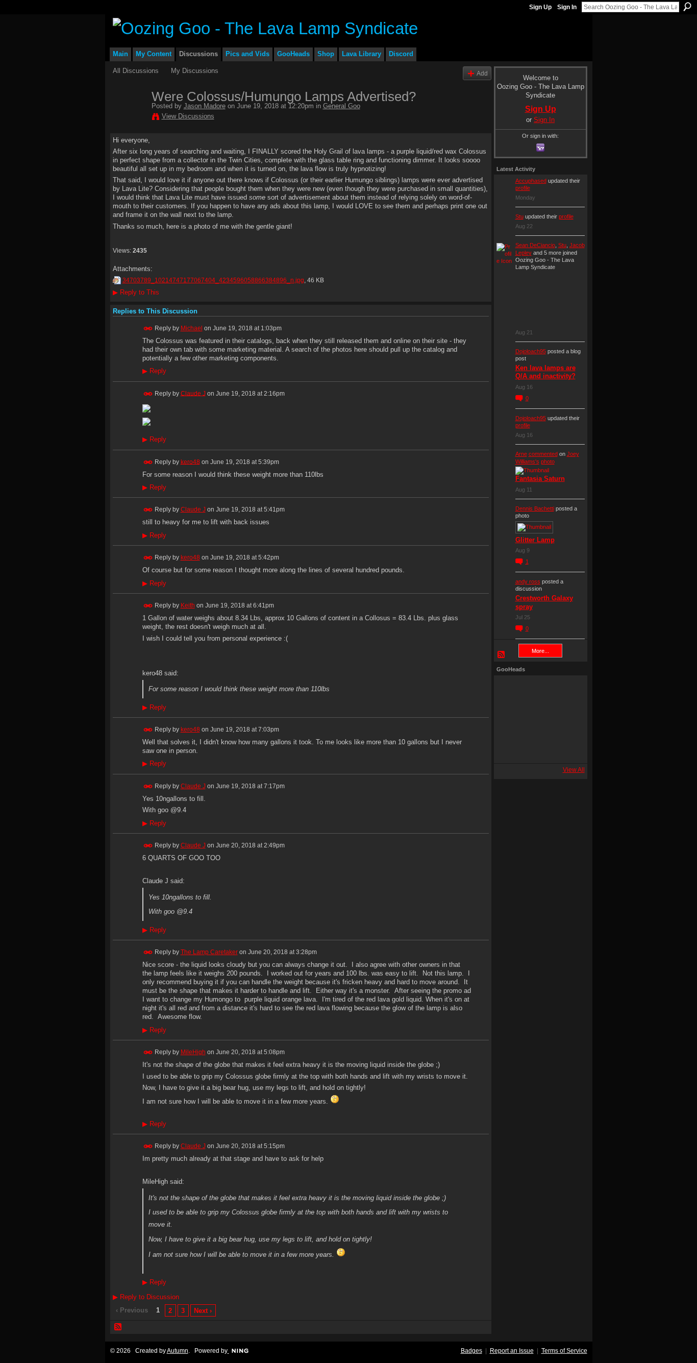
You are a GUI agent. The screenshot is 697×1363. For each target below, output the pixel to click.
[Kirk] (538, 719)
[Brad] (565, 719)
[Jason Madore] (129, 118)
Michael (192, 328)
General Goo (341, 106)
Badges (471, 1350)
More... (540, 651)
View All (574, 769)
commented (543, 454)
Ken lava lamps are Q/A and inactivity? (545, 372)
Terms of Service (564, 1350)
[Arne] (538, 747)
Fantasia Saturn (540, 478)
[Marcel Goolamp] (565, 747)
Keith (188, 605)
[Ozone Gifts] (565, 691)
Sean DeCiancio (535, 245)
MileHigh (193, 1052)
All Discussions (136, 71)
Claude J (193, 393)
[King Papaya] (510, 691)
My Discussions (194, 71)
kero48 (190, 461)
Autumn (177, 1350)
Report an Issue (512, 1350)
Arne (521, 454)
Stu (519, 216)
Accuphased (530, 181)
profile (522, 188)
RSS (118, 1327)
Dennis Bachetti (534, 508)
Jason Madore (205, 106)
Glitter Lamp (535, 540)
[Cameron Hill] (538, 691)
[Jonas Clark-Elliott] (510, 719)
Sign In (567, 7)
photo (548, 461)
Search (687, 6)
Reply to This (136, 292)
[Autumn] (510, 747)
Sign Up (540, 7)
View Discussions (188, 116)
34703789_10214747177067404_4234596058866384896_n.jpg (213, 280)
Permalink (148, 328)
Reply (154, 371)
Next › (203, 1311)
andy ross (527, 581)
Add (482, 73)
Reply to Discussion (146, 1297)
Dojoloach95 (530, 351)
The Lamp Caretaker (209, 952)
